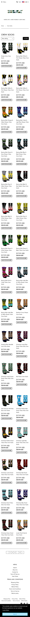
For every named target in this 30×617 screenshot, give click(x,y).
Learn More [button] (6, 610)
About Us (15, 570)
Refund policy (15, 593)
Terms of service (15, 591)
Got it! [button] (15, 614)
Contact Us (15, 572)
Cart (19, 2)
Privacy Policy (15, 584)
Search (15, 568)
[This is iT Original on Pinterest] (24, 604)
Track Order (15, 576)
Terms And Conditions (15, 589)
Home (2, 26)
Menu (4, 2)
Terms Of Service (15, 574)
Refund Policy (15, 587)
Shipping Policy (15, 582)
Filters (26, 38)
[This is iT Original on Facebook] (21, 604)
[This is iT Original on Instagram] (27, 604)
